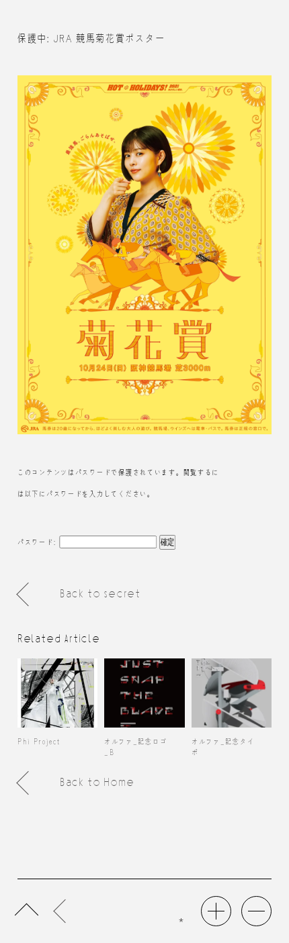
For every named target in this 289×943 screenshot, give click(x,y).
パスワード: (38, 541)
